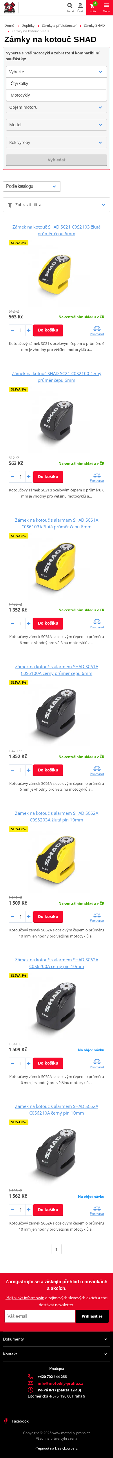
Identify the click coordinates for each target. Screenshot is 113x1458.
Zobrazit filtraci (30, 204)
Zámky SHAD (94, 25)
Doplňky (27, 25)
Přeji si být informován (25, 1297)
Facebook (20, 1421)
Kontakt (10, 1354)
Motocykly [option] (20, 95)
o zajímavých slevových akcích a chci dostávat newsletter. (56, 1301)
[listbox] (56, 89)
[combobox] (56, 72)
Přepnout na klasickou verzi (56, 1448)
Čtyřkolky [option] (19, 83)
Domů (9, 25)
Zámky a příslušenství (59, 25)
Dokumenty (13, 1339)
